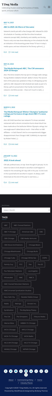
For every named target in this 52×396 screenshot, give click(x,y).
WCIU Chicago (9, 330)
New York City (9, 297)
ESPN (44, 258)
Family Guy (8, 264)
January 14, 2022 (10, 156)
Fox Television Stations (13, 271)
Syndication (9, 310)
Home (39, 380)
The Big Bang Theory (28, 310)
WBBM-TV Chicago (27, 323)
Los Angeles (32, 271)
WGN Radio (28, 336)
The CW (7, 317)
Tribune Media (39, 317)
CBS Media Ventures (29, 238)
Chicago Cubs (9, 258)
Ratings (18, 304)
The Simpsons (21, 317)
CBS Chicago (9, 238)
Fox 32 (40, 264)
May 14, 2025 (9, 23)
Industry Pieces (27, 383)
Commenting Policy (25, 380)
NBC (21, 277)
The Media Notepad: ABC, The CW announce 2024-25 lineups (24, 69)
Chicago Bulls (32, 251)
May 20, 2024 (9, 64)
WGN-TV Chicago (11, 336)
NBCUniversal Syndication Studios (17, 290)
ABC (5, 225)
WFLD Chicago (28, 330)
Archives (5, 205)
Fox (30, 264)
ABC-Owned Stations (22, 225)
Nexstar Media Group (29, 297)
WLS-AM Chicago (11, 343)
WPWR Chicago (29, 349)
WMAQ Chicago (10, 349)
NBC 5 (31, 277)
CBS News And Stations (13, 245)
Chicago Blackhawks (12, 251)
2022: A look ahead (12, 160)
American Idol (27, 232)
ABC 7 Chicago (10, 232)
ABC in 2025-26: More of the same (19, 27)
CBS (41, 232)
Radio (6, 304)
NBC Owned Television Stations (16, 284)
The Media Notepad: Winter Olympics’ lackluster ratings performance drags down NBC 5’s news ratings (26, 114)
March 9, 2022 (9, 107)
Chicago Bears (34, 245)
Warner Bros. (9, 323)
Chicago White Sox (28, 258)
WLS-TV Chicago (30, 343)
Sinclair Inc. (31, 304)
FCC (20, 264)
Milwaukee (8, 277)
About (11, 380)
